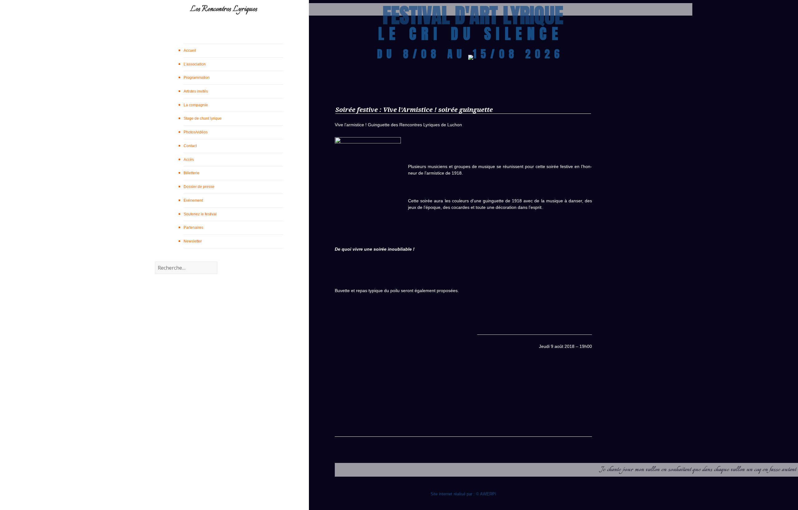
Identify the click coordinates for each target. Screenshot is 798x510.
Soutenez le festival (200, 214)
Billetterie (192, 173)
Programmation (197, 77)
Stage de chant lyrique (203, 118)
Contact (190, 146)
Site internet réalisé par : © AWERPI (463, 494)
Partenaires (193, 227)
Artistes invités (196, 91)
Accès (189, 159)
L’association (195, 64)
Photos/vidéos (196, 132)
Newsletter (193, 241)
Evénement (193, 200)
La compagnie (196, 105)
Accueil (190, 50)
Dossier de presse (199, 187)
